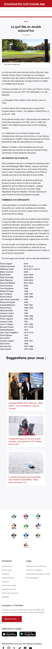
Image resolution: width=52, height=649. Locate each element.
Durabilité (5, 597)
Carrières (5, 581)
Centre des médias (9, 585)
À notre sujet (6, 570)
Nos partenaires (8, 577)
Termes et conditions (34, 570)
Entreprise (7, 560)
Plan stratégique (32, 577)
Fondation (6, 574)
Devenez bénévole (9, 589)
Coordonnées (7, 566)
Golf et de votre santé (10, 593)
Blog (26, 21)
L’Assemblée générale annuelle (38, 574)
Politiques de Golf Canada (36, 566)
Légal (28, 560)
